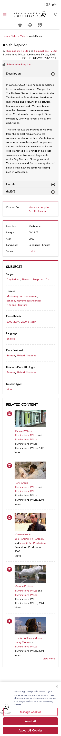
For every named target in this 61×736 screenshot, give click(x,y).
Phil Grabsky (37, 538)
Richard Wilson (23, 431)
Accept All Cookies (31, 730)
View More (49, 658)
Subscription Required (18, 64)
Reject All (31, 721)
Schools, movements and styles (24, 300)
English (11, 338)
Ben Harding (22, 538)
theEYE (33, 251)
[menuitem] (30, 210)
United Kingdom (26, 355)
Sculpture (38, 279)
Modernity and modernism (22, 296)
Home (5, 36)
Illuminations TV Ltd (26, 435)
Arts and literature (17, 304)
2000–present (28, 321)
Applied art (13, 279)
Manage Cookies (30, 712)
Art (47, 279)
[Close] (57, 686)
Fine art (26, 279)
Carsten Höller (23, 534)
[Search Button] (56, 14)
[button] (30, 25)
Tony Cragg (21, 482)
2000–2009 (13, 321)
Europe (11, 355)
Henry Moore (22, 642)
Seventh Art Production (32, 543)
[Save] (20, 25)
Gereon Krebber (24, 586)
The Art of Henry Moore (28, 638)
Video (14, 36)
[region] (30, 709)
